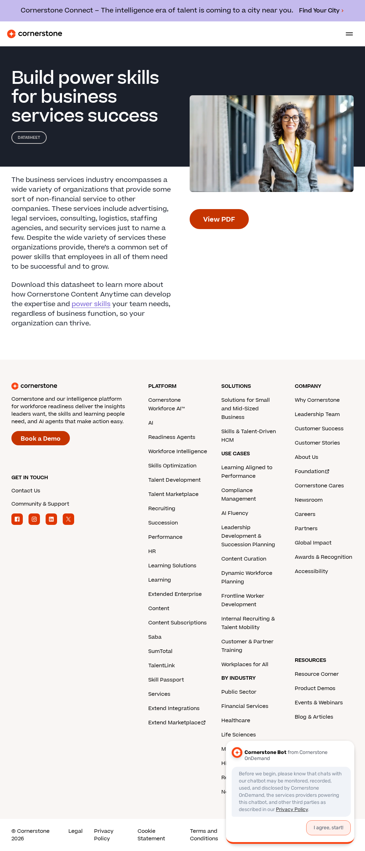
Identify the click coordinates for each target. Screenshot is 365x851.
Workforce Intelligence (177, 451)
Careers (305, 514)
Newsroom (309, 500)
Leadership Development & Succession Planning (248, 536)
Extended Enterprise (175, 594)
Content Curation (243, 559)
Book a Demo (41, 439)
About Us (306, 457)
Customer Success (319, 428)
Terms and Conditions (204, 834)
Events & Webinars (319, 702)
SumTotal (160, 651)
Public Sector (238, 692)
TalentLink (161, 665)
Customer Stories (317, 443)
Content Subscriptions (177, 623)
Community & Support (40, 504)
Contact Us (25, 491)
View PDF (219, 219)
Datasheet (29, 137)
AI (150, 423)
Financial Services (244, 706)
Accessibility (311, 571)
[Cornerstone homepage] (79, 386)
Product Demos (315, 688)
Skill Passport (166, 680)
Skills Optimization (172, 466)
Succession (163, 523)
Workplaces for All (244, 664)
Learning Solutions (172, 565)
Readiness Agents (171, 437)
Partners (306, 528)
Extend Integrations (174, 708)
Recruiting (161, 508)
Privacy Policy (103, 834)
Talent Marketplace (173, 494)
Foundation (309, 471)
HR (152, 551)
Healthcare (235, 720)
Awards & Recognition (323, 557)
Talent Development (174, 480)
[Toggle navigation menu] (346, 34)
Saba (154, 637)
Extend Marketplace (174, 722)
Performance (165, 537)
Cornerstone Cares (319, 486)
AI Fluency (234, 513)
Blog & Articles (314, 717)
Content (158, 608)
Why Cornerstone (317, 400)
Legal (75, 831)
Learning (159, 580)
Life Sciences (238, 735)
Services (159, 694)
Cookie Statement (151, 834)
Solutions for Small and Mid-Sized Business (245, 408)
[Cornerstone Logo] (34, 34)
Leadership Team (317, 414)
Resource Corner (317, 674)
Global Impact (313, 543)
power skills (91, 304)
